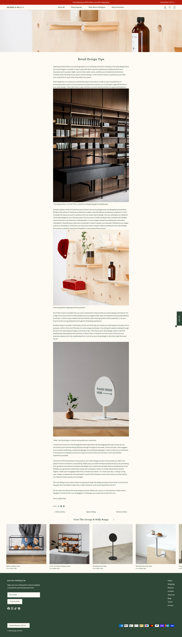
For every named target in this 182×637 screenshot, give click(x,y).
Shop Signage (76, 7)
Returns (171, 588)
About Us (171, 595)
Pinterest (88, 493)
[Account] (164, 7)
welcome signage (80, 450)
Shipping (171, 584)
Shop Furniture (118, 7)
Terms (170, 602)
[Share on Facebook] (61, 506)
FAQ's (170, 581)
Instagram (79, 493)
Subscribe (15, 601)
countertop (93, 450)
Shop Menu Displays (96, 7)
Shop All (61, 7)
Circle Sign (65, 440)
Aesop (58, 204)
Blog (169, 598)
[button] (179, 319)
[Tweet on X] (58, 506)
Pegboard (69, 307)
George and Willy (17, 631)
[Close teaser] (176, 326)
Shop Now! (105, 2)
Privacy (170, 605)
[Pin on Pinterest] (64, 506)
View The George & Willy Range (91, 519)
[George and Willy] (15, 7)
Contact (171, 591)
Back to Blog (91, 512)
